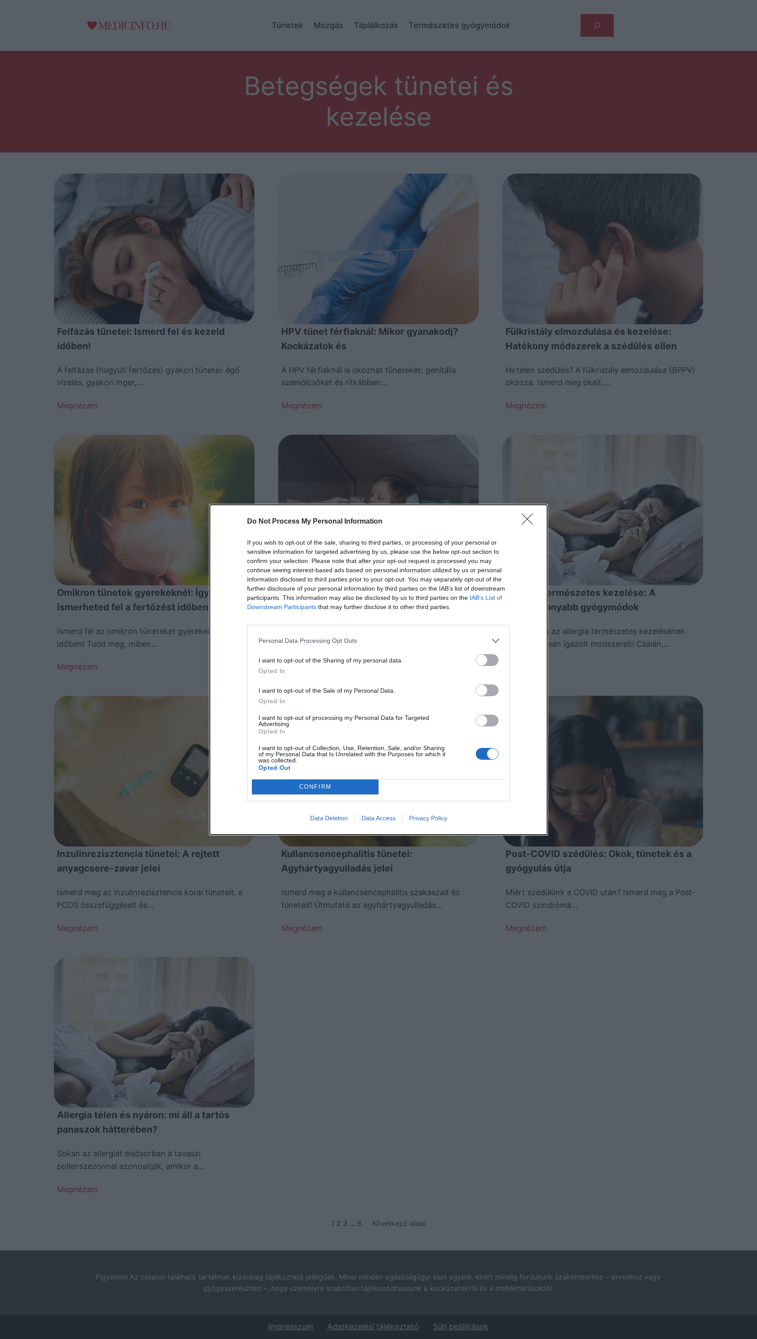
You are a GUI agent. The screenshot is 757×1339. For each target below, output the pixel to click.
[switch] (487, 660)
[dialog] (378, 670)
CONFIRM (315, 786)
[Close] (530, 522)
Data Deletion (329, 818)
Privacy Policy (428, 818)
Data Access (378, 818)
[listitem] (378, 640)
